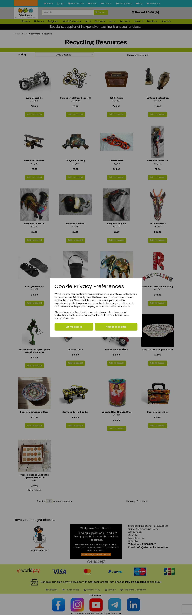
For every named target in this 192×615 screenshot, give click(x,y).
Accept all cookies (116, 326)
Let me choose (74, 326)
